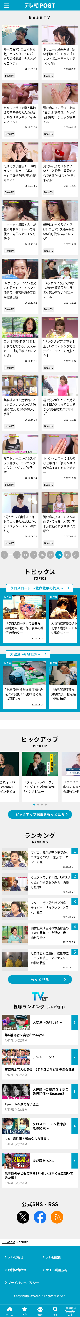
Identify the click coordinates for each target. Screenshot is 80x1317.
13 (17, 554)
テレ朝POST (40, 5)
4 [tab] (46, 805)
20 (75, 554)
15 (34, 554)
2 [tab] (38, 805)
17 (50, 554)
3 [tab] (42, 805)
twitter (23, 1217)
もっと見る (40, 979)
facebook (40, 1217)
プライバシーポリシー (23, 1282)
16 (42, 554)
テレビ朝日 (15, 1257)
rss (57, 1217)
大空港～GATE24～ (25, 654)
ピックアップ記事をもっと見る (40, 814)
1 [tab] (34, 805)
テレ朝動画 (53, 1257)
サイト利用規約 (56, 1269)
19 (67, 554)
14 (25, 554)
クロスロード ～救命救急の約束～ (36, 588)
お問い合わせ (17, 1269)
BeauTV (9, 75)
